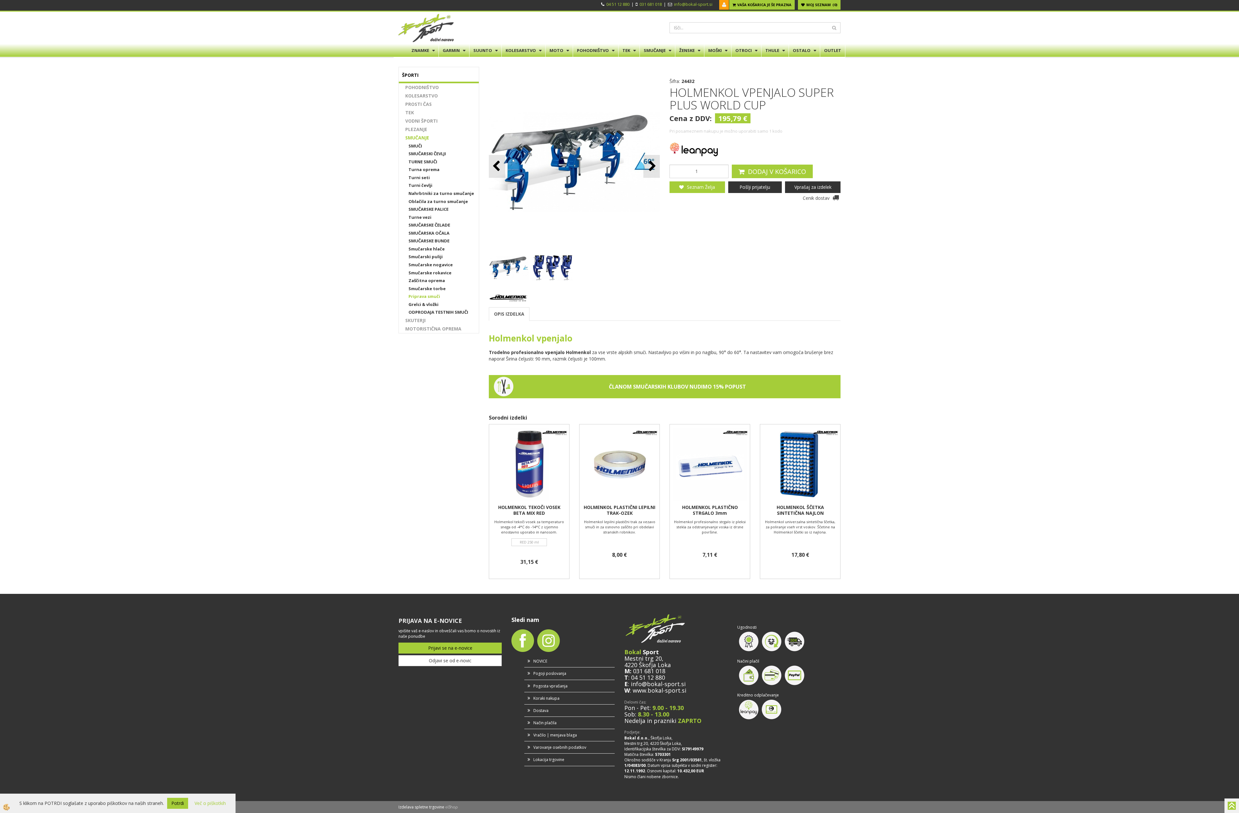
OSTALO (802, 50)
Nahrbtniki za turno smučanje (441, 193)
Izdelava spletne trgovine (421, 807)
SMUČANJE (655, 50)
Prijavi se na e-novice (450, 648)
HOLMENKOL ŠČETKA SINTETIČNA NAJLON (800, 510)
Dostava (541, 710)
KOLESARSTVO (521, 50)
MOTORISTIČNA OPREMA (433, 329)
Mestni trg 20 (643, 658)
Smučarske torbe (427, 288)
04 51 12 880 (618, 4)
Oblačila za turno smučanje (438, 201)
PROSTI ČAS (418, 104)
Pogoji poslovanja (549, 673)
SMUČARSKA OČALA (428, 233)
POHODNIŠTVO (593, 50)
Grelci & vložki (423, 304)
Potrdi (177, 803)
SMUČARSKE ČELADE (429, 225)
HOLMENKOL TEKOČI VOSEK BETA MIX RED (529, 510)
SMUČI (415, 146)
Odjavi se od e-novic (450, 660)
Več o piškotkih (210, 803)
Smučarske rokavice (429, 273)
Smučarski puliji (425, 256)
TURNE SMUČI (422, 162)
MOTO (556, 50)
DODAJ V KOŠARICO (777, 171)
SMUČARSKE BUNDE (428, 241)
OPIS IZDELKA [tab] (509, 314)
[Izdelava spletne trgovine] (451, 807)
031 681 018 (651, 4)
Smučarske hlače (426, 249)
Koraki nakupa (546, 698)
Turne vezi (419, 217)
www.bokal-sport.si (659, 690)
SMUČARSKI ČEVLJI (427, 154)
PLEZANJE (416, 129)
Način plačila (545, 723)
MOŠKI (715, 50)
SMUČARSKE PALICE (428, 209)
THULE (772, 50)
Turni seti (419, 177)
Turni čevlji (420, 185)
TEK (626, 50)
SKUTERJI (415, 320)
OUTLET (832, 50)
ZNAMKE (420, 50)
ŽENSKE (687, 50)
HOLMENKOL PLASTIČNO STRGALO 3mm (710, 510)
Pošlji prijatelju (755, 187)
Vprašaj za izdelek (812, 187)
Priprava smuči (424, 296)
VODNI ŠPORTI (421, 121)
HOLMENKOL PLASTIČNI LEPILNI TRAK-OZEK (619, 510)
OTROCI (743, 50)
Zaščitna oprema (426, 280)
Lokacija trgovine (548, 759)
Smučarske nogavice (430, 265)
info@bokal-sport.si (693, 4)
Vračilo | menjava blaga (555, 735)
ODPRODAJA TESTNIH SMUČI (438, 312)
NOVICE (540, 661)
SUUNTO (482, 50)
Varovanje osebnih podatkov (559, 747)
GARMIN (451, 50)
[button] (651, 166)
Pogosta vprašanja (550, 686)
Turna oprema (423, 169)
